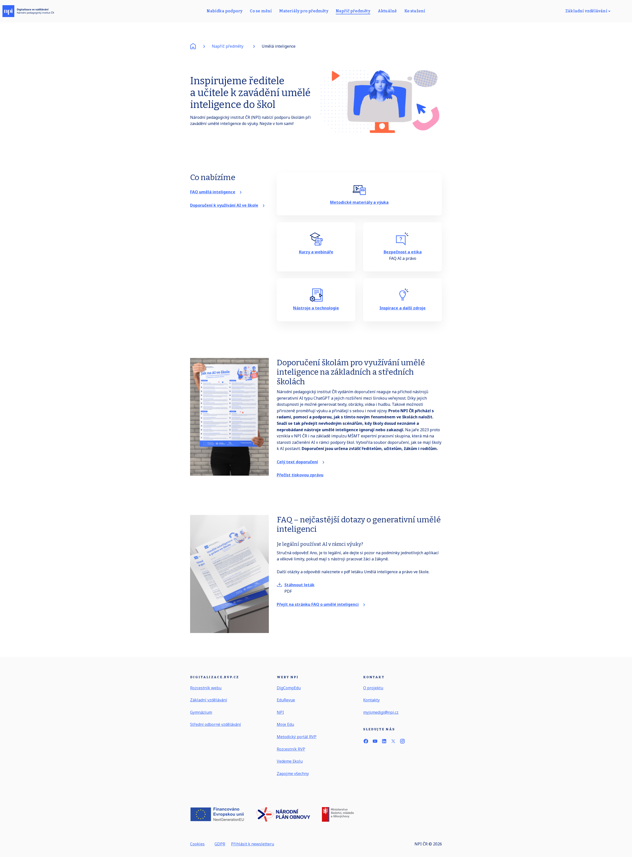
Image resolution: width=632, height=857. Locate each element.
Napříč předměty (227, 46)
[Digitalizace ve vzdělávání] (28, 11)
